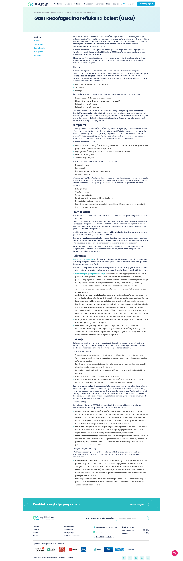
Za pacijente (118, 4)
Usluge (77, 4)
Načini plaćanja (69, 526)
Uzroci (37, 41)
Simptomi (38, 44)
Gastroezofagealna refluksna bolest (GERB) (81, 12)
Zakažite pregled (146, 4)
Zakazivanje (37, 536)
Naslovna (58, 4)
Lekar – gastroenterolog (83, 259)
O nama (68, 4)
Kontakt (131, 4)
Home (36, 12)
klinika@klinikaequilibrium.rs (105, 537)
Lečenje (37, 55)
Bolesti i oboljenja (57, 12)
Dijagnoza (38, 51)
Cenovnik (100, 4)
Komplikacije (39, 48)
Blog (108, 4)
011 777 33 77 (100, 532)
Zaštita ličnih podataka (72, 536)
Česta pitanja (68, 533)
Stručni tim (88, 4)
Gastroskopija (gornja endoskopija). (90, 273)
